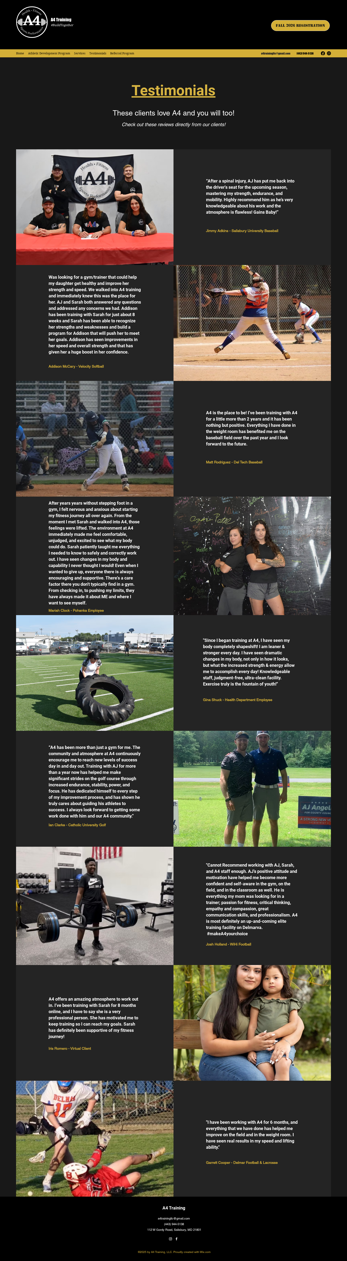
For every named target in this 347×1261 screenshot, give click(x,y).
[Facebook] (323, 53)
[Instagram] (329, 53)
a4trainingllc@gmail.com (275, 53)
